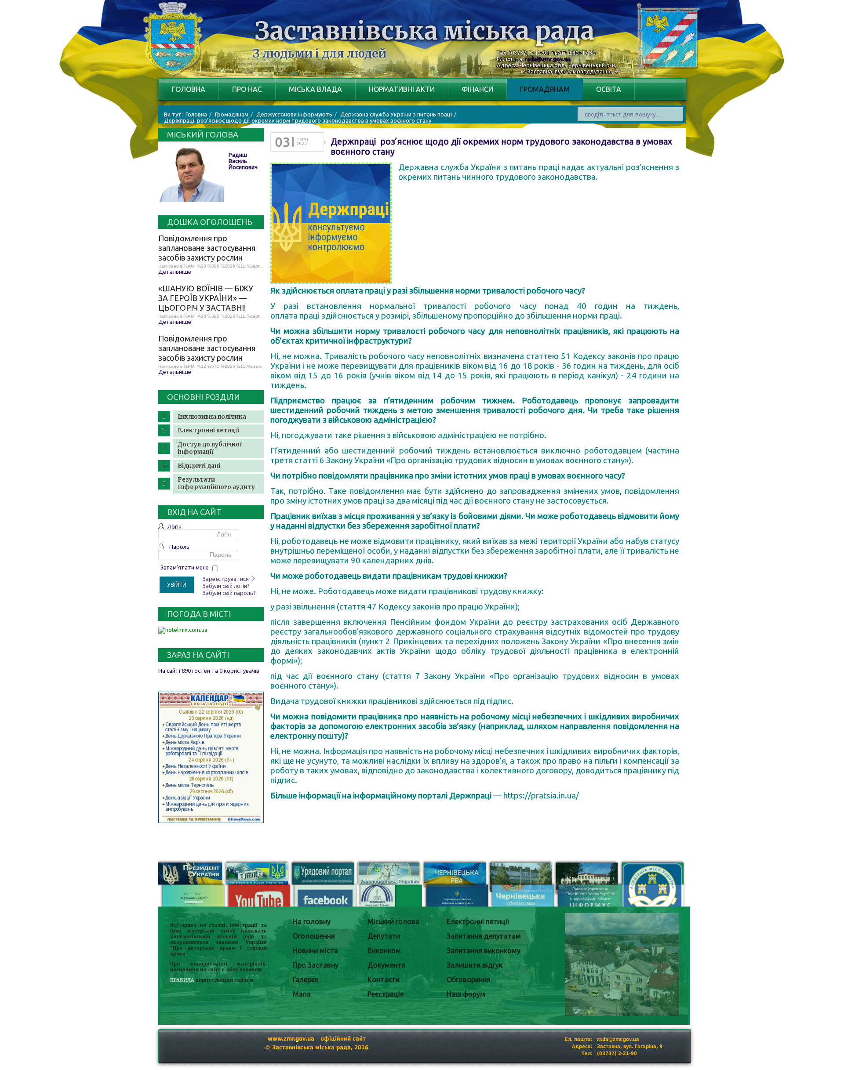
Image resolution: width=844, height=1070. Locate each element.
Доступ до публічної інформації (210, 448)
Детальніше (174, 271)
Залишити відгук (474, 965)
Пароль (179, 547)
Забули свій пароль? (229, 593)
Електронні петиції (208, 430)
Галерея (306, 979)
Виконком (384, 950)
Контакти (383, 979)
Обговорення (469, 979)
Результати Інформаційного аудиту (216, 483)
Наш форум (466, 994)
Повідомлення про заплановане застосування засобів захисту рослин (206, 248)
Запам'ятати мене (184, 567)
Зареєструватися (226, 579)
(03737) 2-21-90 (617, 1053)
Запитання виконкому (483, 950)
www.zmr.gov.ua (291, 1038)
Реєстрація (385, 994)
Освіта (608, 89)
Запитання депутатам (484, 936)
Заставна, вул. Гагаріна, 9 (629, 1046)
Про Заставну (315, 965)
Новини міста (315, 950)
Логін (174, 526)
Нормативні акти (402, 89)
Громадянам (545, 89)
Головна (188, 89)
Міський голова (393, 921)
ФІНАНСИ (477, 89)
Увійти (176, 585)
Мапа (302, 994)
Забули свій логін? (226, 586)
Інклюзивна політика (212, 417)
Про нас (247, 89)
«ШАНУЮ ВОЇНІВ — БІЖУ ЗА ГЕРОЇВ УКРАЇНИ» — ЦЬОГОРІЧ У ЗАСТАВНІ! (205, 298)
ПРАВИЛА (182, 980)
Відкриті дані (199, 466)
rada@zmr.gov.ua (548, 59)
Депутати (383, 936)
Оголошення (314, 936)
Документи (386, 965)
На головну (312, 921)
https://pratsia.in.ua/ (541, 795)
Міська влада (315, 89)
